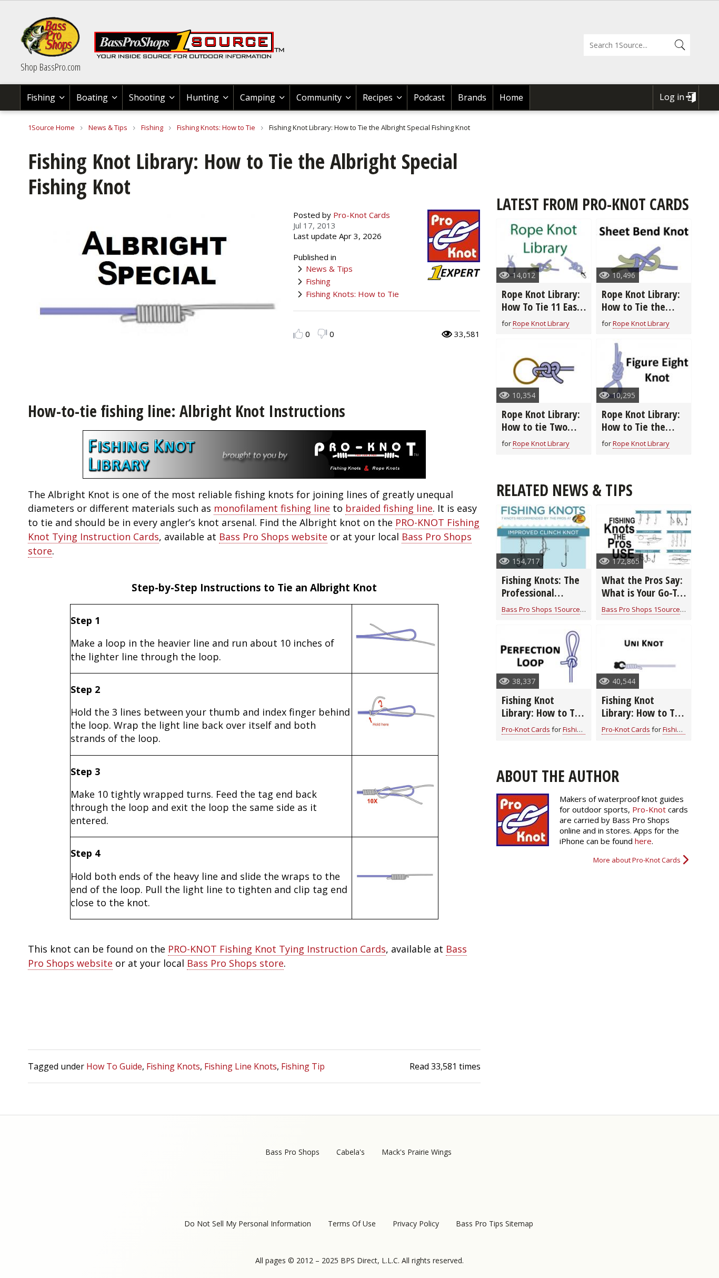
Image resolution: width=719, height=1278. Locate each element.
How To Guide (114, 1066)
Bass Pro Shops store (235, 963)
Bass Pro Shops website (273, 536)
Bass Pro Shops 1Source (541, 609)
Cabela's (350, 1152)
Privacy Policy (416, 1223)
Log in (672, 97)
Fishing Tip (303, 1066)
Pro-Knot (649, 809)
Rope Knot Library (541, 323)
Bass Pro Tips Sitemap (494, 1223)
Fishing (41, 97)
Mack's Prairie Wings (417, 1152)
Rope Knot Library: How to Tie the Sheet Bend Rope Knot (641, 313)
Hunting (202, 97)
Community (319, 97)
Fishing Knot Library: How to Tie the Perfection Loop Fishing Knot (542, 719)
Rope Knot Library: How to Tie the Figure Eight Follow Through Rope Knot (643, 433)
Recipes (378, 97)
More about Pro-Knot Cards (637, 860)
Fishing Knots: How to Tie (216, 127)
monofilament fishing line (272, 508)
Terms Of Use (352, 1223)
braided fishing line (389, 508)
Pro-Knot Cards (361, 215)
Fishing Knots (173, 1066)
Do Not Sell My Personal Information (247, 1223)
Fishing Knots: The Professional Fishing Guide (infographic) (541, 599)
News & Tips (107, 127)
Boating (92, 97)
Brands (472, 97)
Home (511, 97)
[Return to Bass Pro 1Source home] (193, 56)
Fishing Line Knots (240, 1066)
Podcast (429, 97)
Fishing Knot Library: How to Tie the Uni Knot (642, 712)
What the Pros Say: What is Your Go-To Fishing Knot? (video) (642, 599)
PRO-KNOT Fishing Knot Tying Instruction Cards (277, 949)
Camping (257, 97)
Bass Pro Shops (292, 1152)
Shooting (147, 97)
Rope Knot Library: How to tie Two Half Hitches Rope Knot (541, 433)
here (643, 841)
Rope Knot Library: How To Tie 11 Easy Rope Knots (542, 306)
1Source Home (51, 127)
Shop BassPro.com (51, 67)
